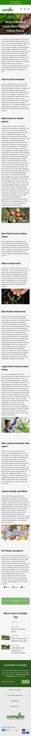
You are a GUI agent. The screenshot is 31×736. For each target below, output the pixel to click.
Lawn (11, 16)
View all (15, 622)
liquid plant (19, 41)
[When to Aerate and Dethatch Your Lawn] (5, 637)
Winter (14, 17)
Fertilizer (6, 16)
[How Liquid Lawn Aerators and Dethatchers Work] (5, 647)
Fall (2, 16)
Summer (10, 17)
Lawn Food (16, 16)
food (23, 41)
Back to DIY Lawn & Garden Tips (17, 601)
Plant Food (22, 16)
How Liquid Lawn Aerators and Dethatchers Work (18, 650)
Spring (27, 16)
